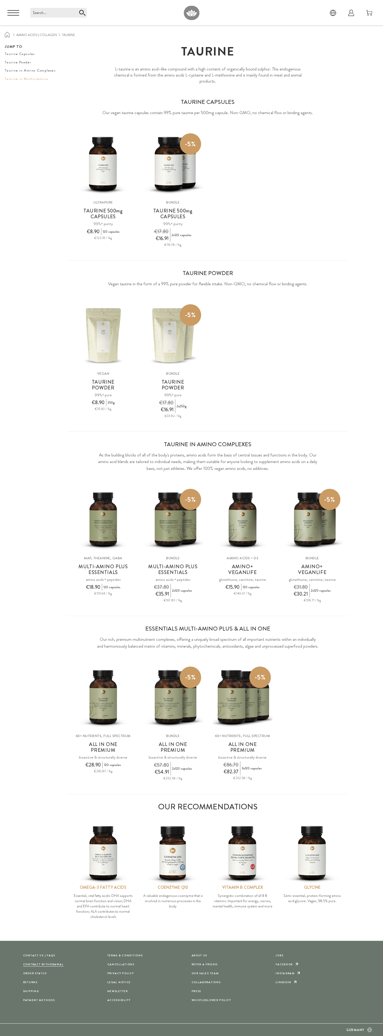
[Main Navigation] (13, 13)
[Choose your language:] (333, 13)
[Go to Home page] (191, 13)
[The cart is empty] (369, 12)
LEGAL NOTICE (119, 982)
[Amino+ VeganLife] (242, 520)
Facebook (284, 964)
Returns (30, 982)
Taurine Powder (18, 62)
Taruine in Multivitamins (27, 78)
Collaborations (206, 982)
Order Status (35, 973)
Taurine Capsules (20, 53)
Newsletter (117, 991)
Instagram (285, 973)
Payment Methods (39, 1000)
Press (196, 991)
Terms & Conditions (125, 955)
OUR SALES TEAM (205, 973)
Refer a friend (205, 964)
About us (199, 955)
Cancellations (121, 964)
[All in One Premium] (103, 697)
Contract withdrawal (43, 964)
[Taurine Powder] (103, 335)
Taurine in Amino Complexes (30, 70)
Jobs (279, 955)
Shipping (31, 991)
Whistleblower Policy (211, 1000)
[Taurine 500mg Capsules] (103, 164)
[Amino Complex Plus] (103, 520)
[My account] (351, 13)
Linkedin (283, 982)
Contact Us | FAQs (39, 955)
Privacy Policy (120, 973)
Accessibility (119, 1000)
